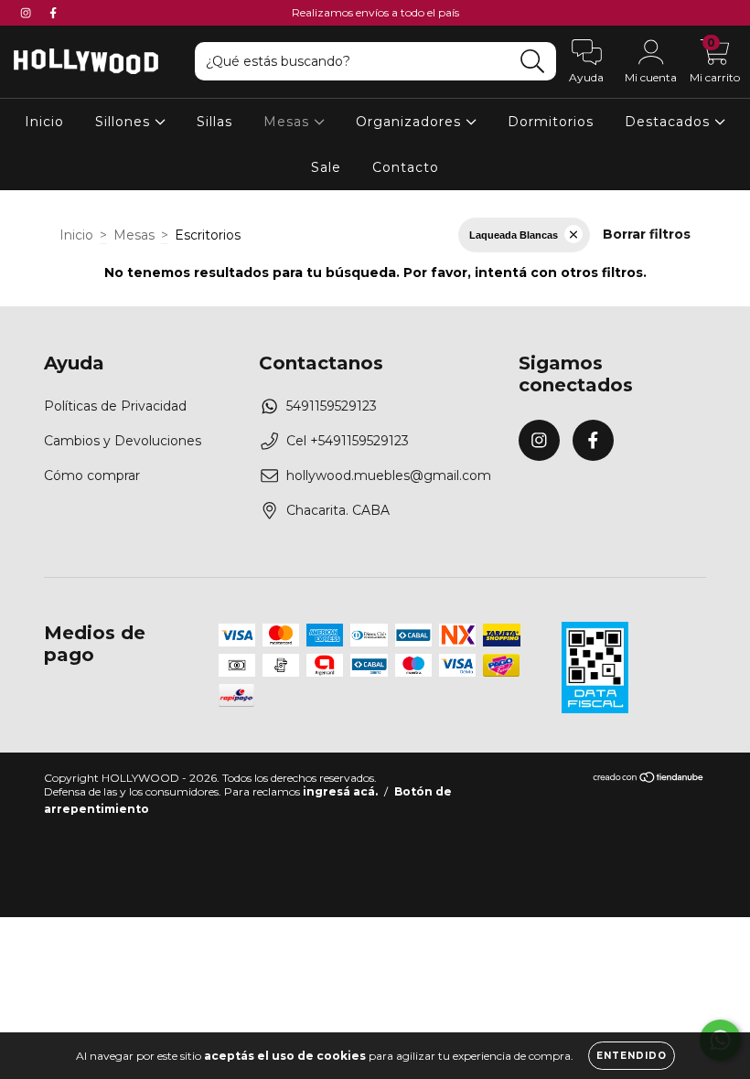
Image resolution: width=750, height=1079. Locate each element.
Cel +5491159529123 (347, 441)
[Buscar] (532, 61)
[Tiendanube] (649, 779)
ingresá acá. (340, 791)
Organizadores (411, 121)
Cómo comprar (92, 475)
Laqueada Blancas (513, 235)
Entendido (631, 1056)
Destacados (669, 121)
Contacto (405, 167)
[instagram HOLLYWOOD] (27, 13)
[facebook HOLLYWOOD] (53, 13)
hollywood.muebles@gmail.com (388, 475)
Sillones (125, 121)
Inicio (44, 121)
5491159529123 (331, 406)
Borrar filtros (647, 234)
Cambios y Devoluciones (122, 441)
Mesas (288, 121)
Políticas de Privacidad (115, 406)
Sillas (214, 121)
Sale (326, 167)
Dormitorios (551, 121)
